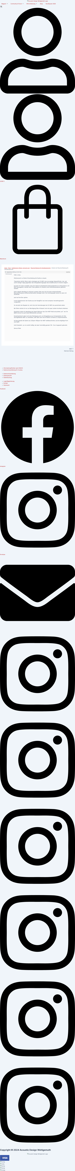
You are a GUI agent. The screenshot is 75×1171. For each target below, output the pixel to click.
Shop (41, 3)
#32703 (68, 272)
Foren (9, 268)
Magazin (3, 3)
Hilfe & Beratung (30, 3)
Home (5, 268)
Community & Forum (16, 3)
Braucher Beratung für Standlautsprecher (41, 268)
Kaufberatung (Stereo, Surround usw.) (21, 268)
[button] (1, 6)
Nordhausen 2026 (51, 3)
